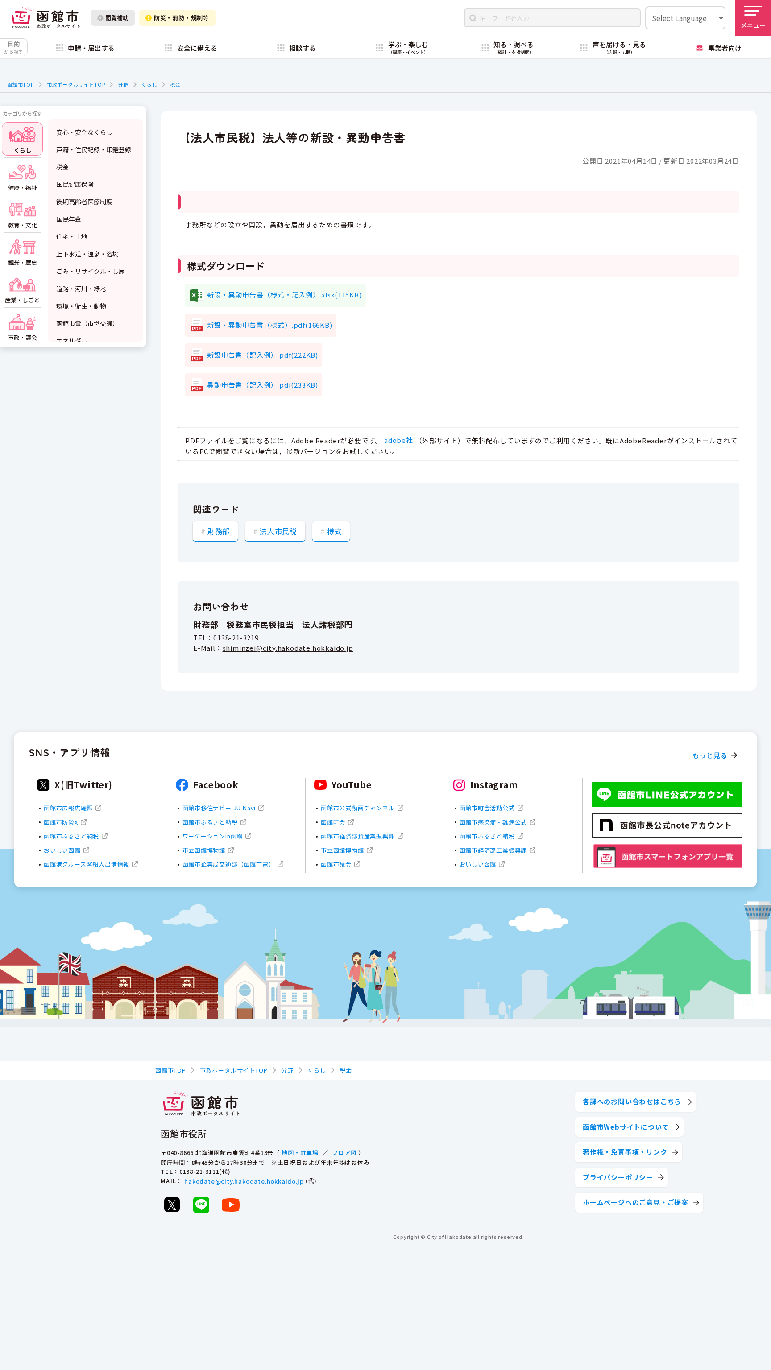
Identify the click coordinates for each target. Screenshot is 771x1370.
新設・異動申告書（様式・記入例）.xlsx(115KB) (284, 294)
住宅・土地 (71, 236)
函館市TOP (20, 84)
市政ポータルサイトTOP (76, 84)
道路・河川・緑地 (81, 288)
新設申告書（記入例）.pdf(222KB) (262, 354)
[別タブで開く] (172, 1204)
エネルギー (71, 340)
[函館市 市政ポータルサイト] (46, 18)
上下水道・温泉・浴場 (87, 253)
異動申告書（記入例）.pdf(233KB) (262, 384)
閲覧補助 (116, 17)
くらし (149, 84)
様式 (334, 531)
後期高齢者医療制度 (84, 201)
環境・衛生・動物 (81, 305)
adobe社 (398, 440)
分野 (123, 84)
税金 (175, 84)
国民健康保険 (75, 184)
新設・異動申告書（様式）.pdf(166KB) (269, 325)
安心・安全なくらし (84, 132)
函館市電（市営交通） (87, 323)
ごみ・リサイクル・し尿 (90, 271)
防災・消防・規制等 (181, 17)
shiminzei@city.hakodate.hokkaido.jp (288, 647)
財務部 (218, 531)
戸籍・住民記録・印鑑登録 (93, 149)
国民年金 (68, 219)
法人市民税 (278, 531)
